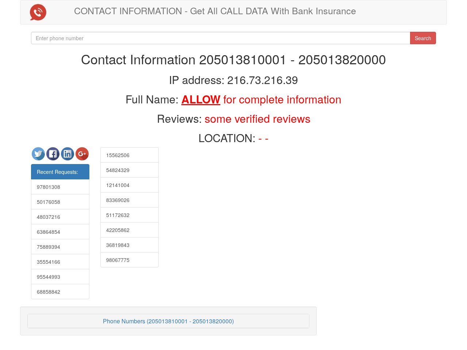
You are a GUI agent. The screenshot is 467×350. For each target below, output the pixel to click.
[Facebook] (53, 156)
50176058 (48, 201)
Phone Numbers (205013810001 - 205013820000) (168, 321)
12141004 (118, 185)
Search (423, 38)
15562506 (118, 155)
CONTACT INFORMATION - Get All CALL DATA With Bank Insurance (215, 10)
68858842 (48, 291)
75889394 (48, 246)
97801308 (48, 186)
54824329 (118, 170)
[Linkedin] (68, 156)
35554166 (48, 261)
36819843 (118, 244)
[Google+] (82, 156)
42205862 (118, 229)
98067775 (118, 259)
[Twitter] (39, 156)
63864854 (48, 231)
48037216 (48, 216)
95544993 (48, 276)
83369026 (118, 199)
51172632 (118, 214)
